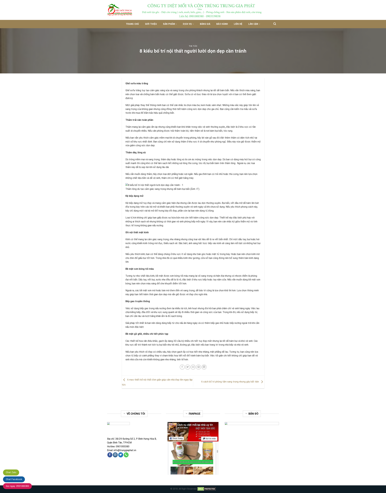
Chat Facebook (14, 479)
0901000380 (122, 446)
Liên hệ (238, 24)
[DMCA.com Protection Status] (207, 489)
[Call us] (126, 454)
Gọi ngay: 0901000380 (17, 486)
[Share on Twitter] (187, 367)
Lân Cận (253, 24)
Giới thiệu (151, 24)
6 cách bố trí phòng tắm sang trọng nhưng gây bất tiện (230, 381)
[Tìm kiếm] (274, 23)
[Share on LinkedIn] (204, 367)
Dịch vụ (187, 24)
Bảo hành (222, 24)
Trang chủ (132, 24)
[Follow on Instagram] (115, 454)
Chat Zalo (11, 472)
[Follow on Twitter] (120, 454)
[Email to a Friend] (193, 367)
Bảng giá (205, 24)
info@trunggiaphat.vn (125, 450)
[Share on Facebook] (182, 367)
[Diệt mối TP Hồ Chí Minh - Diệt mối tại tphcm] (122, 10)
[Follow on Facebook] (109, 454)
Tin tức (193, 46)
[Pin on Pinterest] (198, 367)
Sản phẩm (169, 24)
